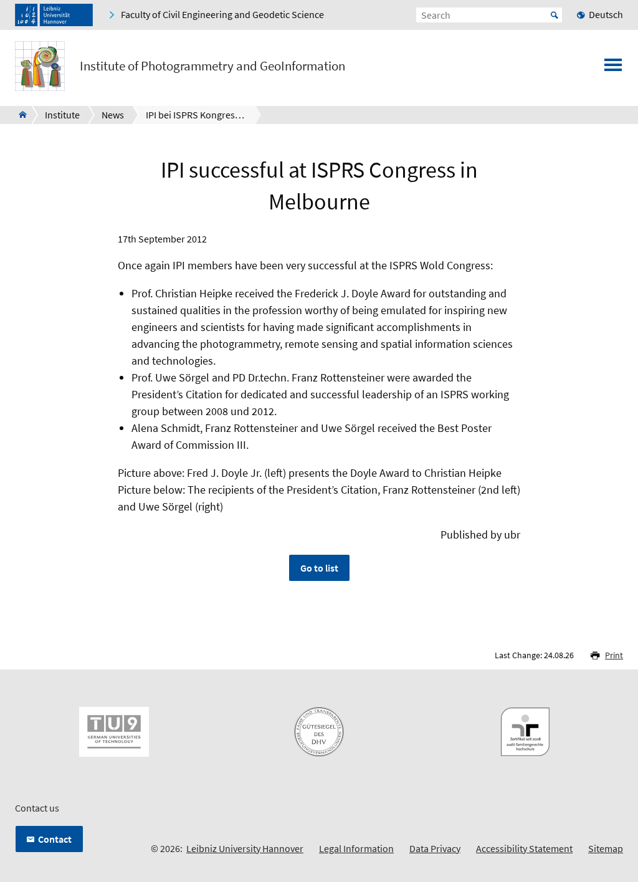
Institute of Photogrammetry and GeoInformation (212, 66)
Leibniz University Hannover (244, 848)
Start (554, 14)
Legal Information (356, 848)
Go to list (319, 568)
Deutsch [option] (606, 14)
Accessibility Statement (524, 848)
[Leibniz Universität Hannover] (54, 15)
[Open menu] (613, 68)
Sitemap (605, 848)
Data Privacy (434, 848)
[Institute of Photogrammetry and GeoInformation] (19, 114)
